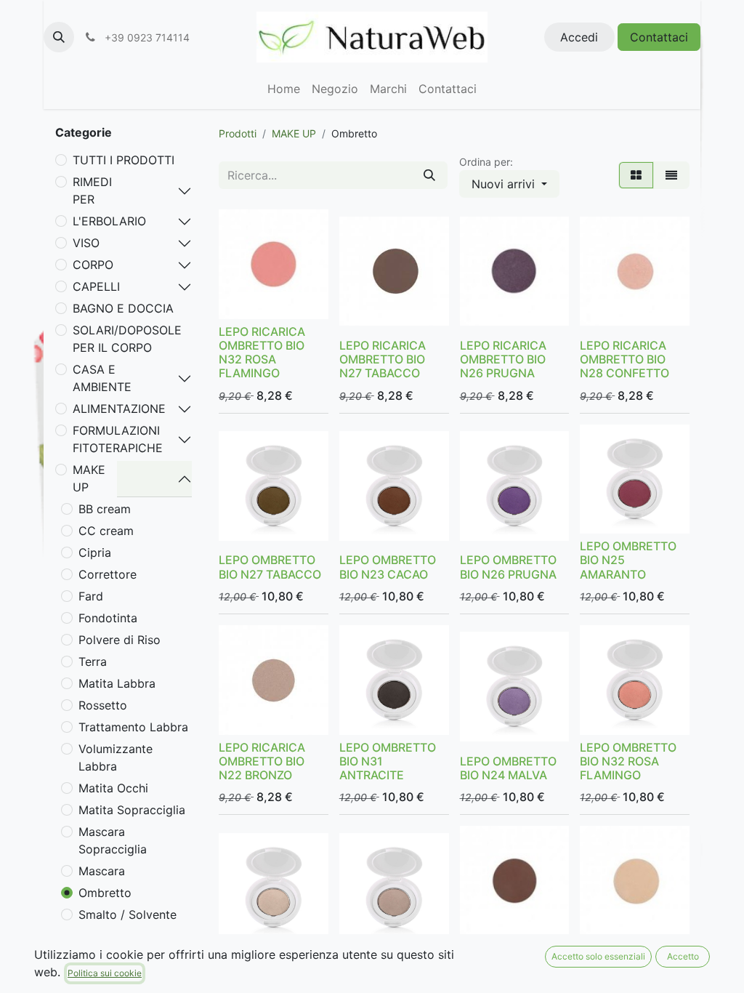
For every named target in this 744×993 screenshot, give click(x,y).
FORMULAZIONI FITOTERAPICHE (118, 439)
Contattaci (659, 37)
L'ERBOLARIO (109, 221)
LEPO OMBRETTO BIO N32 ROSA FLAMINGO (628, 761)
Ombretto (105, 892)
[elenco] (671, 175)
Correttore (107, 574)
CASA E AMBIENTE (102, 378)
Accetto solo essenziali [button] (598, 956)
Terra (92, 661)
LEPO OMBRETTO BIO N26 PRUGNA (508, 566)
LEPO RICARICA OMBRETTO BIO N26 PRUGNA (503, 359)
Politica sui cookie (105, 973)
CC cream (106, 530)
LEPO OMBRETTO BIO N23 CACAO (387, 566)
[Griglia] (636, 175)
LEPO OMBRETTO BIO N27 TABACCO (270, 566)
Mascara (101, 871)
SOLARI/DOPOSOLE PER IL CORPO (127, 339)
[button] (59, 37)
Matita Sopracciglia (131, 810)
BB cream (104, 509)
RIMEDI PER (92, 190)
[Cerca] (429, 175)
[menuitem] (284, 88)
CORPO (93, 264)
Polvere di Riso (119, 639)
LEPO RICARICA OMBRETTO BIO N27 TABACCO (382, 359)
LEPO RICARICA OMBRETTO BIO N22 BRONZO (262, 761)
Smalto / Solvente (127, 914)
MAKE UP (89, 478)
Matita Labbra (116, 683)
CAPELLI (96, 286)
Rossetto (102, 705)
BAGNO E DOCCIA (123, 308)
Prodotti (237, 133)
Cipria (94, 552)
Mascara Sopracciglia (112, 840)
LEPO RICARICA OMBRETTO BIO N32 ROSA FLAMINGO (262, 352)
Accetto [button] (683, 956)
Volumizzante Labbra (115, 757)
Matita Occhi (113, 788)
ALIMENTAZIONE (119, 408)
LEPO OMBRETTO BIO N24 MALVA (508, 768)
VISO (86, 243)
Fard (90, 596)
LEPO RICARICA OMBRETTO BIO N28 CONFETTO (624, 359)
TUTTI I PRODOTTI (123, 160)
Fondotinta (107, 618)
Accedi (579, 37)
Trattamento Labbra (133, 727)
